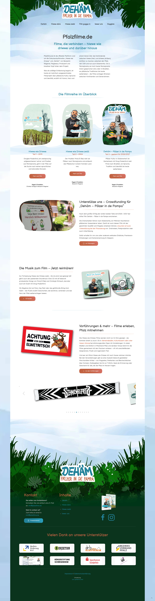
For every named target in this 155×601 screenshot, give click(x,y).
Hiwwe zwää (70, 24)
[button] (24, 393)
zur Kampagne (90, 243)
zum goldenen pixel (77, 579)
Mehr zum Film (37, 176)
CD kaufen (28, 298)
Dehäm (44, 24)
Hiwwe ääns (56, 24)
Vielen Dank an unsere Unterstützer (77, 535)
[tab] (66, 412)
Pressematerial (34, 520)
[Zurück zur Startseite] (77, 10)
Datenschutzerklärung (82, 574)
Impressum (69, 574)
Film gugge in (84, 24)
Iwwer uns (99, 24)
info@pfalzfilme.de (35, 506)
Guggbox (110, 24)
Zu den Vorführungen (92, 371)
